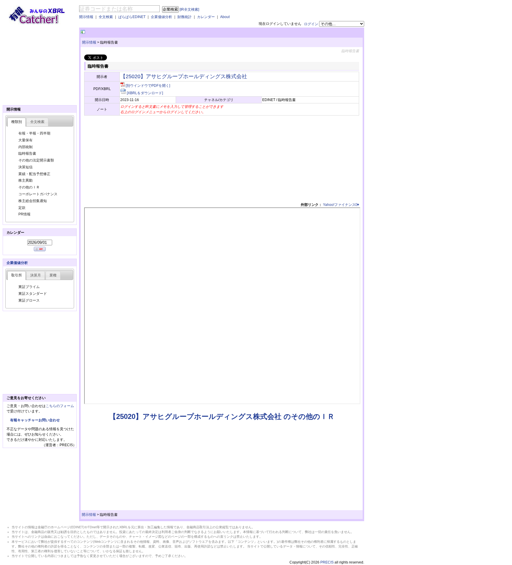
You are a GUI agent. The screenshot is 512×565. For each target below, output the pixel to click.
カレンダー (206, 17)
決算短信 (25, 167)
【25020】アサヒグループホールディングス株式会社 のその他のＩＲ (222, 416)
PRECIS (327, 562)
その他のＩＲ (29, 187)
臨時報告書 (27, 153)
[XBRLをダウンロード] (145, 93)
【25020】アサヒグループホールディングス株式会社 (183, 76)
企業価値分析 (161, 17)
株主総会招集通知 (32, 201)
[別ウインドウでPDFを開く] (148, 86)
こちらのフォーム (60, 406)
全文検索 (106, 17)
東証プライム (29, 287)
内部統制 (25, 147)
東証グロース (29, 300)
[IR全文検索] (189, 9)
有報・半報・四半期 (34, 133)
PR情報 (24, 214)
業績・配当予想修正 (34, 174)
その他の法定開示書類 (36, 160)
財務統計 (184, 17)
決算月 (35, 275)
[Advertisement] (155, 32)
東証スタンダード (32, 294)
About (225, 17)
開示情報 (86, 17)
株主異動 (25, 180)
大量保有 (25, 140)
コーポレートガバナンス (37, 194)
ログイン (311, 24)
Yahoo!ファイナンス (339, 205)
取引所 (16, 275)
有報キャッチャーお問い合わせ (35, 420)
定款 (21, 208)
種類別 (16, 122)
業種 (53, 275)
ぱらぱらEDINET (131, 17)
